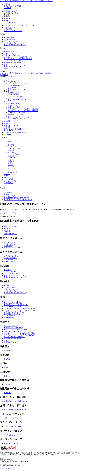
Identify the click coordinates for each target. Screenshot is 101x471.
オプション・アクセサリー (13, 43)
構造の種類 (8, 29)
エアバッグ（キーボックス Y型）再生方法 (23, 111)
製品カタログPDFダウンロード (15, 45)
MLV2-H (7, 230)
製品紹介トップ (13, 93)
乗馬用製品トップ (10, 11)
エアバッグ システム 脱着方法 (12, 159)
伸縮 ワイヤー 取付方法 (11, 143)
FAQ (5, 68)
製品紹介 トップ (9, 37)
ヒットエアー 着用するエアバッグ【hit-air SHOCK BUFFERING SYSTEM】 (26, 1)
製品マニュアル (9, 53)
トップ (6, 80)
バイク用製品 (8, 131)
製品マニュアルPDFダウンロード (16, 305)
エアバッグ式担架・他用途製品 (15, 132)
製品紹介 (7, 194)
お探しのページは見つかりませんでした (18, 200)
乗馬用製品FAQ (9, 317)
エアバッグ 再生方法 (14, 148)
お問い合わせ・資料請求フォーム (16, 401)
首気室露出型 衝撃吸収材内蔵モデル (17, 198)
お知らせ (7, 20)
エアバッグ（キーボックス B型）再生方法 (23, 109)
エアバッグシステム (11, 242)
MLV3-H (7, 232)
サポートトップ (13, 103)
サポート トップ (10, 51)
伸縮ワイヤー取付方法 (12, 55)
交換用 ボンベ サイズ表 (11, 164)
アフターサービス (10, 64)
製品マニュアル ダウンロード (14, 66)
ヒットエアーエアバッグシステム (20, 84)
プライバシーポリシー (12, 418)
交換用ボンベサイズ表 (12, 62)
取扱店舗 (7, 18)
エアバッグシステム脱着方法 (14, 61)
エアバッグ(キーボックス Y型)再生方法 (18, 59)
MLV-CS (7, 228)
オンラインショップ (11, 22)
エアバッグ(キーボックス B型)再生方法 (18, 57)
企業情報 (7, 4)
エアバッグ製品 (9, 39)
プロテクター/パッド (11, 41)
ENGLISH (7, 8)
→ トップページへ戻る (8, 213)
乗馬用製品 (4, 75)
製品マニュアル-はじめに (13, 303)
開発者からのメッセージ (13, 31)
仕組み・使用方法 (10, 27)
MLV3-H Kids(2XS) (10, 234)
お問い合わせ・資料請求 (12, 6)
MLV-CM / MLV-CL (10, 226)
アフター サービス (7, 174)
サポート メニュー (10, 301)
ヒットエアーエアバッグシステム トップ (18, 25)
